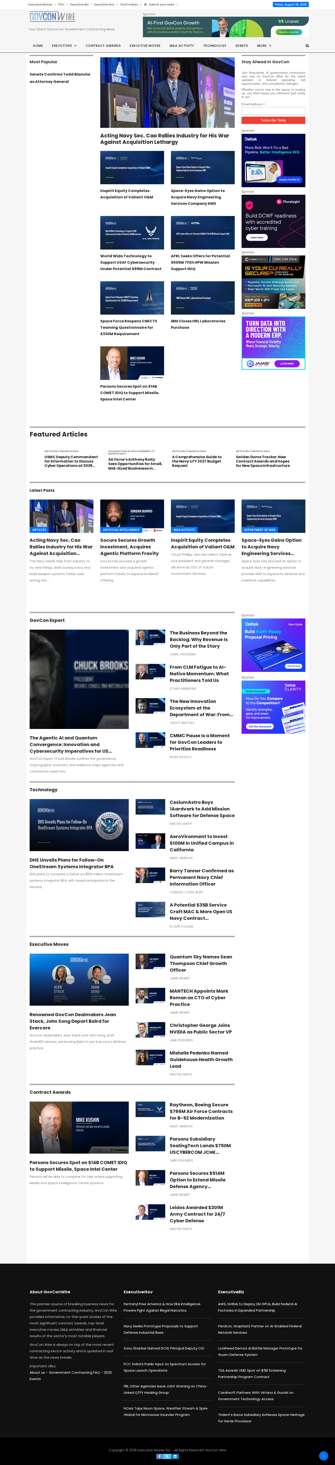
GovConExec (129, 4)
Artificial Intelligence (121, 530)
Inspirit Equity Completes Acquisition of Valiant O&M (202, 543)
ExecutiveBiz (231, 1292)
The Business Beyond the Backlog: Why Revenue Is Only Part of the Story (199, 639)
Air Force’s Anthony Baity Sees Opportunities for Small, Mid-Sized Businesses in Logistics (71, 466)
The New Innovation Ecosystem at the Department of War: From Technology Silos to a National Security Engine (200, 714)
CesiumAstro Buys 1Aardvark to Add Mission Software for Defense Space (202, 809)
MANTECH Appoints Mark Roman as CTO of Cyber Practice (199, 997)
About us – (39, 1372)
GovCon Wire (215, 1450)
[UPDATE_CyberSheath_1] (273, 282)
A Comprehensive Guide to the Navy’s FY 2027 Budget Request (133, 461)
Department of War (259, 530)
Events (242, 45)
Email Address (253, 104)
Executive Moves (145, 45)
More (262, 45)
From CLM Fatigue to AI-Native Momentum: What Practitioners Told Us (199, 674)
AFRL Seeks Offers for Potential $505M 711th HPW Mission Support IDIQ (200, 262)
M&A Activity (182, 45)
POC (61, 4)
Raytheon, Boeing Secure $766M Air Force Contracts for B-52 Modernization (201, 1111)
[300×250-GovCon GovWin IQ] (273, 160)
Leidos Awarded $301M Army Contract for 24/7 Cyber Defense (197, 1214)
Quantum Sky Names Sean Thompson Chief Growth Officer (201, 963)
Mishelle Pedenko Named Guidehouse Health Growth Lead (201, 1059)
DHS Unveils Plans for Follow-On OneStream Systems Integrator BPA (72, 863)
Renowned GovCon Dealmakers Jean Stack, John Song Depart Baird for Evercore (73, 1021)
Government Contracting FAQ (75, 1372)
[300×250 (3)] (273, 221)
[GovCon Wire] (52, 17)
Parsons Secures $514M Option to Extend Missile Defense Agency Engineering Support (198, 1183)
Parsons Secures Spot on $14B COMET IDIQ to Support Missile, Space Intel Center (129, 393)
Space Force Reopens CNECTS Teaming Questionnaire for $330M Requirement (128, 327)
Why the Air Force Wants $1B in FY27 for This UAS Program (262, 459)
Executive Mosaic (40, 4)
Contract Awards (103, 45)
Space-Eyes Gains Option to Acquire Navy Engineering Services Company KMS (198, 197)
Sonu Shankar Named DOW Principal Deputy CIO (164, 1348)
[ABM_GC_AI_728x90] (226, 27)
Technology (215, 45)
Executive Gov (104, 4)
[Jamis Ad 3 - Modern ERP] (273, 343)
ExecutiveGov (138, 1292)
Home (38, 45)
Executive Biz (79, 4)
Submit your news (161, 4)
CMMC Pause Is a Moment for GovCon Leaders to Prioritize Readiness (200, 742)
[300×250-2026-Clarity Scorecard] (273, 707)
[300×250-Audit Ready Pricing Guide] (273, 645)
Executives (62, 45)
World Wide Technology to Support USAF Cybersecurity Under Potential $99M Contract (131, 262)
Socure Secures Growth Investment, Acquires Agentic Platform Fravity (129, 547)
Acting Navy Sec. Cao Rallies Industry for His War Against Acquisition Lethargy (164, 139)
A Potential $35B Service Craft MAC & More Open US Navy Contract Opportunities (201, 915)
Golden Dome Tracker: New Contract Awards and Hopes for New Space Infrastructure (199, 461)
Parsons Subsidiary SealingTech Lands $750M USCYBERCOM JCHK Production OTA (200, 1149)
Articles (39, 530)
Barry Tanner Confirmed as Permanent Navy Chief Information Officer (202, 877)
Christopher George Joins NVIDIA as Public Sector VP (201, 1028)
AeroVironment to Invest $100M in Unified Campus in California (202, 843)
